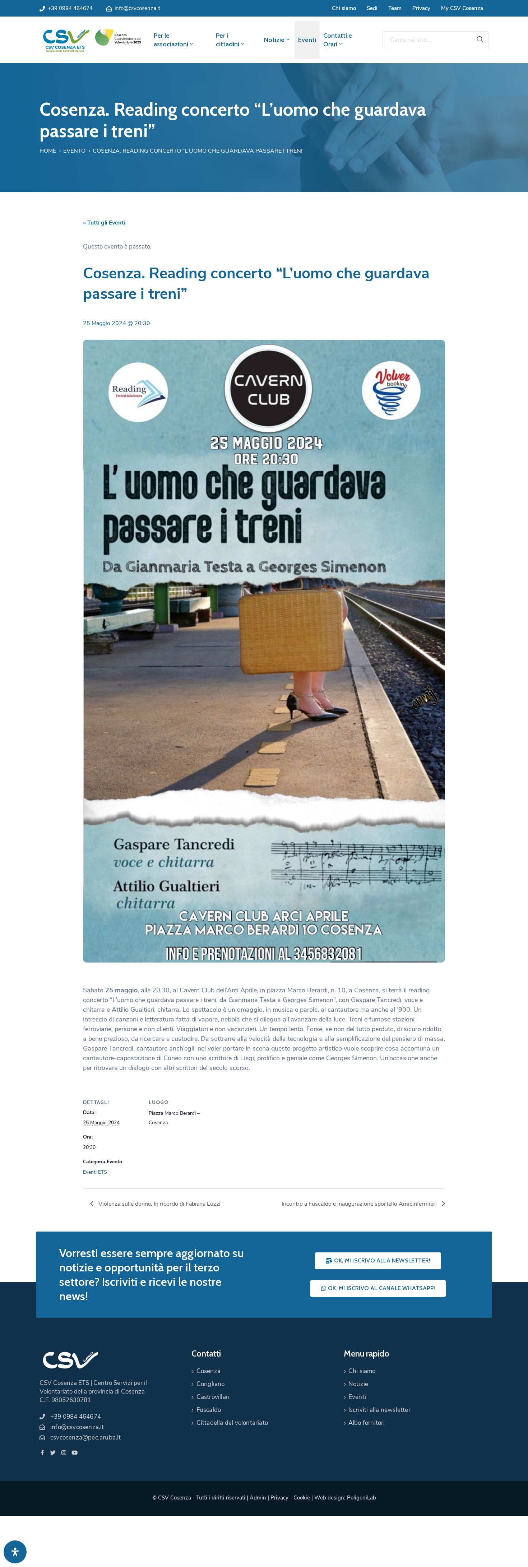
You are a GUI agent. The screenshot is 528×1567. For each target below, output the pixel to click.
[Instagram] (63, 1452)
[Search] (480, 40)
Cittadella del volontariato (232, 1423)
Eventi (307, 40)
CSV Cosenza (174, 1497)
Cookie (301, 1497)
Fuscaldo (208, 1410)
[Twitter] (53, 1452)
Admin (258, 1497)
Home (48, 151)
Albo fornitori (366, 1423)
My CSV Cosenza (462, 8)
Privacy (421, 8)
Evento (74, 151)
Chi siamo (344, 8)
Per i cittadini (227, 40)
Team (395, 8)
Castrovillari (213, 1397)
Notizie (274, 40)
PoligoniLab (361, 1497)
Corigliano (210, 1384)
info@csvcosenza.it (137, 8)
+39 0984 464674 (70, 8)
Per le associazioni (171, 40)
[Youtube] (74, 1452)
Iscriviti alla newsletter (379, 1410)
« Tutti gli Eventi (104, 223)
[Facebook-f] (42, 1452)
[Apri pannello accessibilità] (15, 1551)
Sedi (372, 8)
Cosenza (208, 1371)
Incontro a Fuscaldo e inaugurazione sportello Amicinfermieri (360, 1204)
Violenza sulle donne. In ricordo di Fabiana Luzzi (159, 1204)
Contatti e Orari (337, 40)
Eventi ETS (95, 1172)
